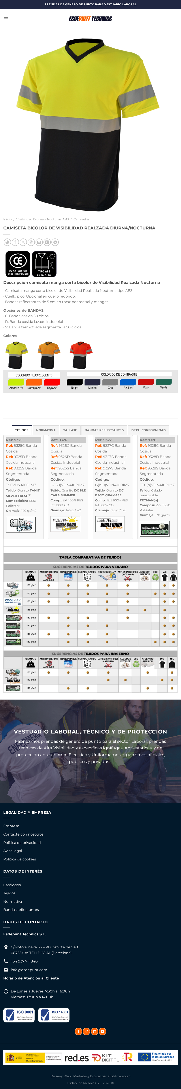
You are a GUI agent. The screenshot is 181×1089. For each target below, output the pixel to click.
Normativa (12, 901)
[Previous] (12, 124)
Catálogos (12, 885)
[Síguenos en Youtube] (102, 1031)
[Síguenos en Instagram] (86, 1031)
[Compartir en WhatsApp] (7, 242)
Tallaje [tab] (70, 430)
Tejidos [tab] (21, 430)
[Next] (169, 124)
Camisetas (82, 219)
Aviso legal (12, 851)
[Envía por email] (39, 242)
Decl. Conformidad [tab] (148, 430)
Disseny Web (61, 1076)
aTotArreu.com (118, 1076)
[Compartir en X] (23, 242)
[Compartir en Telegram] (55, 242)
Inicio (7, 219)
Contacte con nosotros (23, 834)
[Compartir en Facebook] (15, 242)
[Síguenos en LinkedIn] (94, 1031)
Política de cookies (19, 859)
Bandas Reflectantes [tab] (104, 430)
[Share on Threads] (31, 242)
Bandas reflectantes (21, 910)
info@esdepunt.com (29, 970)
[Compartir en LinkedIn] (47, 242)
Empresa (11, 826)
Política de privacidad (22, 843)
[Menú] (6, 18)
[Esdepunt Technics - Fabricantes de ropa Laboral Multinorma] (90, 19)
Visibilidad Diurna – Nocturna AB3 (42, 219)
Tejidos (9, 893)
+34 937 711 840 (24, 961)
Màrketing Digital (87, 1076)
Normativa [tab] (46, 430)
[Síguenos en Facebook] (78, 1031)
